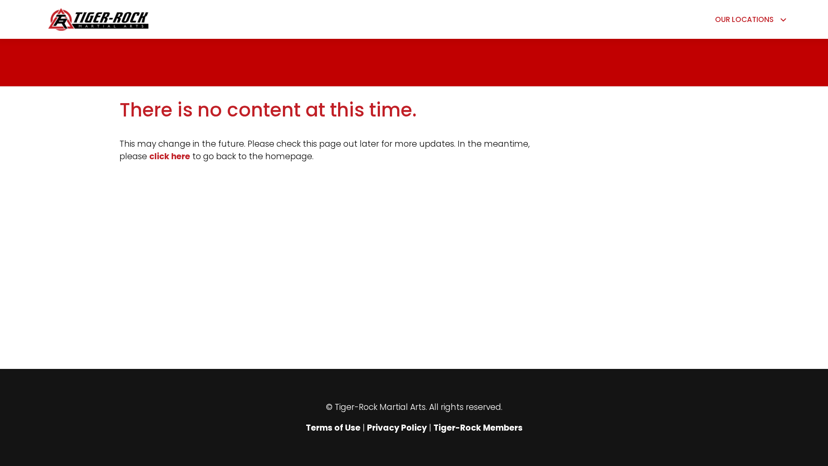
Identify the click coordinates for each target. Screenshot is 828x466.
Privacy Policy (397, 428)
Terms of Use (333, 428)
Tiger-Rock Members (478, 428)
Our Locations (744, 19)
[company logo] (134, 19)
